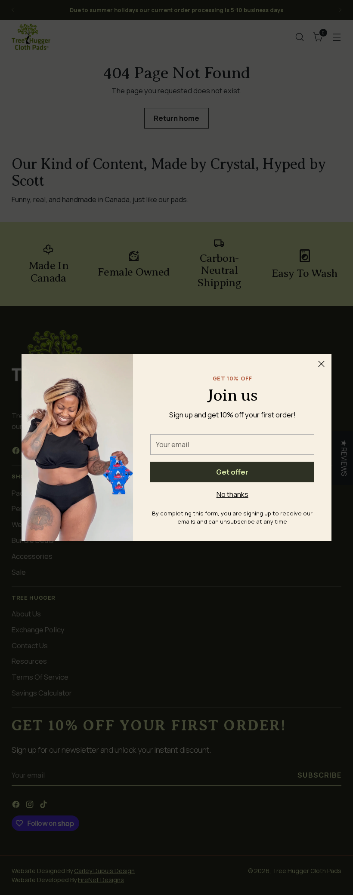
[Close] (321, 364)
